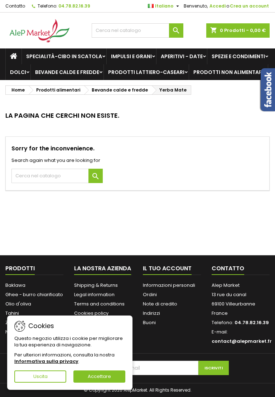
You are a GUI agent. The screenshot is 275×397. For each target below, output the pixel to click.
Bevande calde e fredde (67, 72)
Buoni (149, 322)
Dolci (18, 72)
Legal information (94, 294)
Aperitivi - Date (182, 56)
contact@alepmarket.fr (242, 341)
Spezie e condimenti (238, 56)
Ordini (150, 294)
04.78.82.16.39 (74, 6)
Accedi (217, 6)
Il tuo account (167, 268)
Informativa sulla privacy (46, 361)
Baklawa (15, 285)
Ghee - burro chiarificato (34, 294)
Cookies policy (91, 313)
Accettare (99, 376)
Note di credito (160, 303)
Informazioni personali (169, 285)
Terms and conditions (99, 303)
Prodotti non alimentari (228, 72)
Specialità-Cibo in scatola (64, 56)
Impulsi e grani (131, 56)
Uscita (40, 376)
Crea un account (249, 6)
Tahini (12, 313)
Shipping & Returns (96, 285)
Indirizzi (151, 313)
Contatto (15, 6)
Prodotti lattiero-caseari (146, 72)
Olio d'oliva (18, 303)
